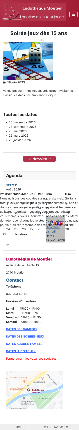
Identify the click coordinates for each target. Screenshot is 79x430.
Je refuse (20, 234)
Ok (5, 234)
